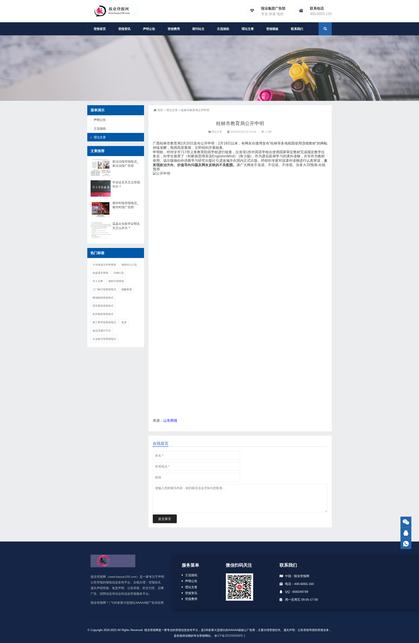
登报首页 (100, 29)
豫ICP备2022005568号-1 (229, 635)
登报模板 (272, 29)
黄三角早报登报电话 (104, 322)
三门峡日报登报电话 (104, 289)
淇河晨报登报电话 (103, 305)
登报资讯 (124, 29)
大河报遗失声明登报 (104, 264)
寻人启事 (98, 281)
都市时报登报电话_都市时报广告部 (125, 205)
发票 (124, 322)
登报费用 (174, 29)
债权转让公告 (129, 264)
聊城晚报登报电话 (103, 297)
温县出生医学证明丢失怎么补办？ (126, 226)
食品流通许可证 (102, 330)
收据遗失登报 (100, 272)
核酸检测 (126, 289)
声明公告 (149, 29)
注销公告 (118, 272)
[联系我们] (405, 533)
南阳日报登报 (116, 281)
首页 (160, 110)
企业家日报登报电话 (104, 338)
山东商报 (170, 420)
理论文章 (248, 29)
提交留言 (164, 519)
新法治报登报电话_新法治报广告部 (125, 163)
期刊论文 (198, 29)
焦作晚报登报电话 (103, 314)
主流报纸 (223, 29)
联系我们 (297, 29)
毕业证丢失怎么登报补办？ (126, 184)
